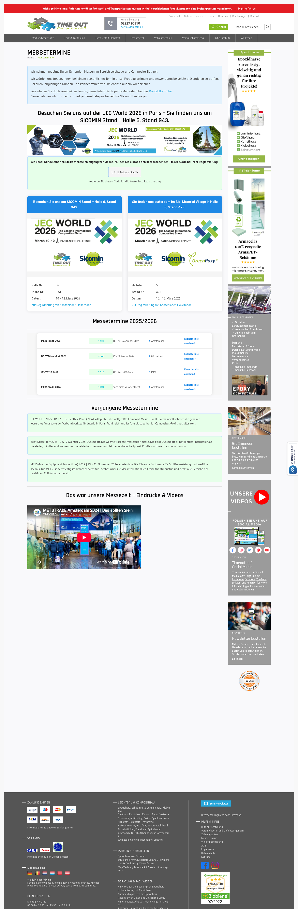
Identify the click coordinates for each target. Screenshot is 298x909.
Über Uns (223, 16)
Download (174, 16)
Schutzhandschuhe (145, 833)
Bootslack (123, 818)
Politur (147, 818)
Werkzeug (246, 38)
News (211, 16)
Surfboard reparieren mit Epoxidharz (137, 894)
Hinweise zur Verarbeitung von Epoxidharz (141, 886)
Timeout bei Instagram (244, 366)
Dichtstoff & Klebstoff (107, 38)
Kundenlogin (239, 16)
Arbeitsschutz (222, 38)
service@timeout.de (132, 27)
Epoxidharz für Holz (140, 814)
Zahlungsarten (65, 827)
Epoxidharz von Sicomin (131, 856)
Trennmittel (137, 38)
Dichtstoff (134, 822)
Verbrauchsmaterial (193, 38)
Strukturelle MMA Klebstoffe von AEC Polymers (143, 859)
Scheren (134, 839)
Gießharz (123, 814)
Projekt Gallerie (240, 353)
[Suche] (267, 27)
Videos (200, 16)
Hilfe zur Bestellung (212, 827)
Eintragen (237, 658)
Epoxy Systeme (160, 814)
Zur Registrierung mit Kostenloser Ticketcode (61, 305)
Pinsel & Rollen (126, 829)
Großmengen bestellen (242, 445)
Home (30, 57)
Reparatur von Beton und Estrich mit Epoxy (141, 897)
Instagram (238, 579)
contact (39, 885)
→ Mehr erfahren (245, 8)
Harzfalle (141, 825)
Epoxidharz (124, 807)
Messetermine (240, 356)
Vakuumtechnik (163, 38)
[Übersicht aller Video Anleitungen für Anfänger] (250, 385)
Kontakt (254, 16)
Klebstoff (123, 822)
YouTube (261, 579)
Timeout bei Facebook (244, 370)
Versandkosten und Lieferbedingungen (222, 830)
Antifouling (136, 818)
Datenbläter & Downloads (246, 349)
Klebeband (141, 829)
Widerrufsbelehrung (212, 841)
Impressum (207, 849)
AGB (203, 845)
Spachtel (158, 839)
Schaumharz (139, 807)
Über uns (237, 342)
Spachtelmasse (160, 818)
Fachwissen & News (243, 346)
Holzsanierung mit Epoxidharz (134, 890)
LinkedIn (237, 582)
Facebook (250, 579)
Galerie (188, 16)
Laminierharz (154, 807)
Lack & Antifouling (74, 38)
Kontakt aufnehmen (243, 467)
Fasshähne (146, 839)
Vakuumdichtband (158, 825)
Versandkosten (240, 360)
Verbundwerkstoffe (43, 38)
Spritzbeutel (154, 829)
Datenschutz (208, 853)
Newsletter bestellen (249, 638)
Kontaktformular (160, 91)
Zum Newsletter (219, 803)
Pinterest (252, 582)
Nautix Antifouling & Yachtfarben (136, 863)
